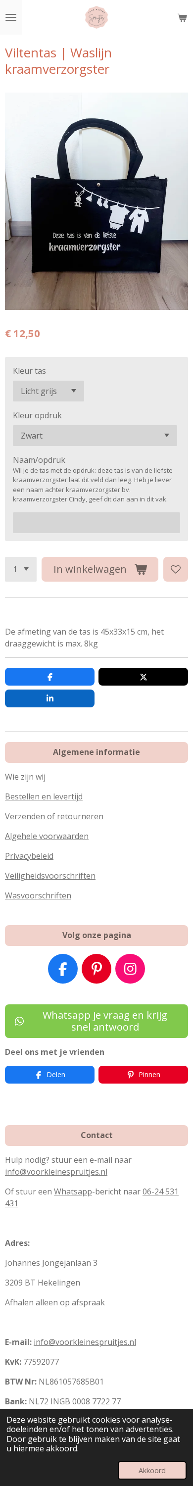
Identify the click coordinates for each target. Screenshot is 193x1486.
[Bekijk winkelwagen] (182, 17)
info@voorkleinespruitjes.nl (56, 1171)
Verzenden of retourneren (54, 816)
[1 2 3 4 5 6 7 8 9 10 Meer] (21, 569)
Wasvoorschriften (38, 895)
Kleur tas (29, 370)
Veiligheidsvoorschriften (50, 875)
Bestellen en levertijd (44, 796)
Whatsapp (73, 1191)
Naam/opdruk (39, 459)
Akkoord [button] (152, 1470)
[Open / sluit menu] (11, 17)
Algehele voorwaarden (47, 836)
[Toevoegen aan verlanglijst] (175, 569)
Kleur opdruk (37, 415)
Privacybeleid (29, 855)
